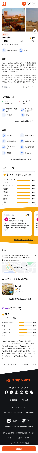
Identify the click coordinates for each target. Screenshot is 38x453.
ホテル (26, 407)
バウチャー (10, 438)
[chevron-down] (19, 316)
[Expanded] (4, 364)
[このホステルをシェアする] (35, 31)
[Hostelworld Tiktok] (31, 392)
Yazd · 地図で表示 (11, 44)
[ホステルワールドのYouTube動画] (21, 392)
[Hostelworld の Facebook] (6, 392)
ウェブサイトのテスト (23, 438)
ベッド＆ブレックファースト (14, 412)
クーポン (32, 433)
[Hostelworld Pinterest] (26, 392)
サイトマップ (13, 443)
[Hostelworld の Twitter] (11, 392)
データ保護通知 (8, 433)
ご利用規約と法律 (21, 433)
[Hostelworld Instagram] (16, 392)
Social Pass (29, 412)
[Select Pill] (24, 4)
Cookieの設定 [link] (24, 443)
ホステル (5, 34)
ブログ (12, 407)
